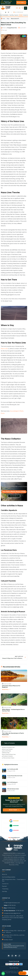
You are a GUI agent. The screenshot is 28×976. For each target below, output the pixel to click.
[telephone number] (22, 8)
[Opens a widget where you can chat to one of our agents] (22, 973)
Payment (4, 886)
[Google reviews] (14, 820)
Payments (16, 15)
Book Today (13, 810)
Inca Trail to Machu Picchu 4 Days (14, 492)
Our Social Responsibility (8, 877)
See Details (13, 496)
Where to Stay (6, 752)
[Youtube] (15, 955)
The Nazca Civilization (8, 756)
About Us (4, 874)
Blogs (8, 18)
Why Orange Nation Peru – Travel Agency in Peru (14, 880)
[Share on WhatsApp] (23, 36)
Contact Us (5, 883)
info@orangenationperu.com (12, 902)
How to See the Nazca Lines (9, 754)
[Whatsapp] (3, 973)
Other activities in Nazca (8, 758)
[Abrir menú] (25, 8)
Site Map (4, 891)
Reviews (20, 15)
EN (8, 12)
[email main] (17, 8)
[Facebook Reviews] (14, 830)
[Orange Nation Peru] (5, 8)
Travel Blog (11, 15)
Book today (8, 2)
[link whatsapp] (19, 8)
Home (3, 18)
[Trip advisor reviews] (14, 825)
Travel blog (5, 888)
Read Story (5, 689)
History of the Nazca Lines (8, 747)
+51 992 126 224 (10, 905)
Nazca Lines (4, 348)
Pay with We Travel (14, 967)
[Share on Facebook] (25, 36)
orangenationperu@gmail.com (12, 913)
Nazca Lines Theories (7, 749)
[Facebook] (8, 955)
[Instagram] (12, 955)
